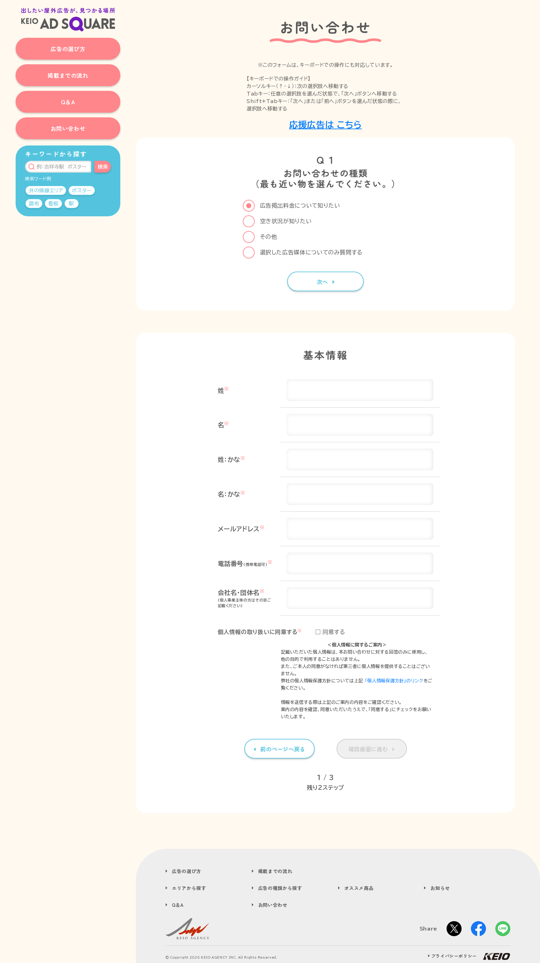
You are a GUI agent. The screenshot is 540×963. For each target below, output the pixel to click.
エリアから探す (189, 888)
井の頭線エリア (46, 190)
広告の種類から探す (280, 888)
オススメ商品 (359, 888)
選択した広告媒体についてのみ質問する (311, 252)
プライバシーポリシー (454, 956)
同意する (333, 632)
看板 (53, 203)
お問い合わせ (273, 905)
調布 (34, 203)
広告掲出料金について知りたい (300, 205)
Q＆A (178, 905)
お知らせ (440, 888)
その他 (268, 236)
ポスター (82, 190)
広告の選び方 (186, 871)
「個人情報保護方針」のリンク (394, 680)
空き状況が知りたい (286, 221)
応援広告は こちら (325, 124)
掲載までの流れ (275, 871)
